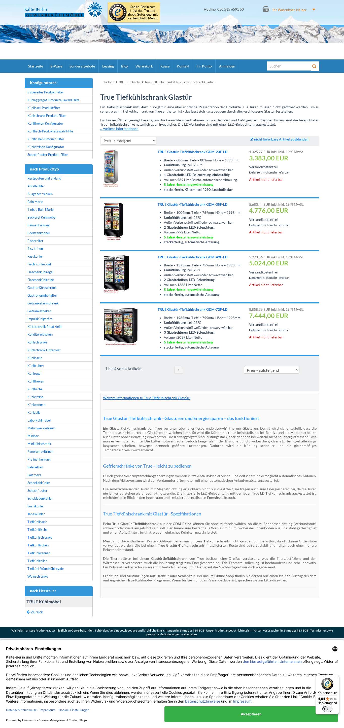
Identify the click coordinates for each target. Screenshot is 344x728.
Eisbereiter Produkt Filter (45, 92)
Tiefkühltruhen (38, 545)
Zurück (36, 611)
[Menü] (336, 678)
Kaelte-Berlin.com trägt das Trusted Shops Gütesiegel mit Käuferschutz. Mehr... (142, 12)
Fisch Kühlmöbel (39, 264)
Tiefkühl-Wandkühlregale (45, 569)
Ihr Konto (204, 66)
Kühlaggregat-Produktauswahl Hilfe (53, 100)
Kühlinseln (34, 358)
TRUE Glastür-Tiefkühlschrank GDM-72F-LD (192, 309)
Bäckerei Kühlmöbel (41, 217)
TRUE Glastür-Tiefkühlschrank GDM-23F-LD (192, 152)
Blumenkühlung (38, 225)
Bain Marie (35, 202)
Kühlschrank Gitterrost (44, 350)
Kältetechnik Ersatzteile (44, 327)
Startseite (35, 66)
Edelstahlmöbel (38, 233)
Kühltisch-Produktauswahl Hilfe (50, 131)
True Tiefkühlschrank (159, 82)
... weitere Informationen (119, 128)
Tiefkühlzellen (37, 561)
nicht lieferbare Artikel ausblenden (280, 139)
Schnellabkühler (38, 483)
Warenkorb (144, 66)
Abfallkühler (36, 186)
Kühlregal (34, 373)
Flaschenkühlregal (40, 272)
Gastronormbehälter (42, 295)
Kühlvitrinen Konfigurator (45, 147)
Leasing (108, 66)
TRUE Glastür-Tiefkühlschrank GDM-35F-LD (192, 204)
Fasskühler (35, 256)
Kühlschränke (37, 342)
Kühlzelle (34, 412)
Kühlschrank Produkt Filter (46, 116)
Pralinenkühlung (39, 459)
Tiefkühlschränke (39, 537)
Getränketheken (39, 311)
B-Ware (56, 66)
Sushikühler (35, 506)
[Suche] (315, 66)
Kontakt (183, 66)
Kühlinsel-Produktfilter (43, 108)
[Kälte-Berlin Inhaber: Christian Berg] (63, 9)
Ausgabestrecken (40, 194)
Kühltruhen (35, 366)
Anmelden (227, 66)
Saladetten (35, 467)
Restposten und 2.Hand (44, 178)
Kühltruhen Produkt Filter (45, 139)
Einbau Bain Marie (40, 209)
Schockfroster (37, 491)
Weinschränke (37, 576)
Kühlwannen (36, 405)
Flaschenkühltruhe (40, 280)
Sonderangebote (82, 66)
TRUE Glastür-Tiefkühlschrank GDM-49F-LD (192, 257)
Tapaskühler (36, 514)
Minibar (33, 436)
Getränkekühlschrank (43, 303)
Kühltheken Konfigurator (45, 123)
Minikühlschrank (39, 444)
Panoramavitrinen (40, 451)
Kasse (164, 66)
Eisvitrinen (35, 249)
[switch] (327, 709)
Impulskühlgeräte (40, 319)
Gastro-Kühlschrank (42, 288)
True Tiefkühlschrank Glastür (195, 82)
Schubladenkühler (40, 498)
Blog (124, 66)
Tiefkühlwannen (38, 553)
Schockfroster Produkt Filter (47, 155)
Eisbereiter (35, 241)
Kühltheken (35, 381)
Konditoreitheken (40, 334)
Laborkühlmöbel (39, 420)
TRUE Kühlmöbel (129, 82)
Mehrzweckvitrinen (41, 428)
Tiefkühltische (37, 530)
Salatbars (34, 475)
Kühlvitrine (35, 397)
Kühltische (35, 389)
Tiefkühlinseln (37, 522)
